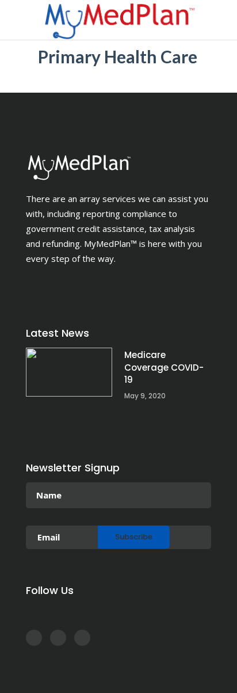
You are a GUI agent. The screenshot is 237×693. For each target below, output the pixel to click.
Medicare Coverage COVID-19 (164, 367)
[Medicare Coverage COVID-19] (69, 372)
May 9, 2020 (145, 396)
